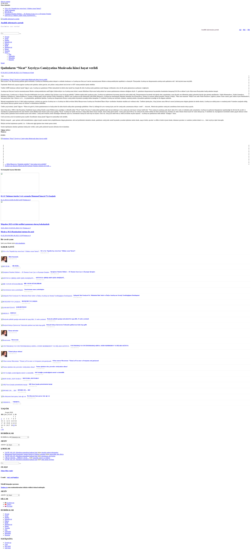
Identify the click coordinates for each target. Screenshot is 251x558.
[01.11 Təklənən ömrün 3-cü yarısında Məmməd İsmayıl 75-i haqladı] (20, 192)
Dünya (7, 44)
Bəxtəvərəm (15, 340)
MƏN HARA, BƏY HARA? (31, 378)
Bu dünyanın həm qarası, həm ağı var (38, 396)
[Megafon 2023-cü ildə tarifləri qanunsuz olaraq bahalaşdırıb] (20, 220)
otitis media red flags (47, 459)
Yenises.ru (26, 72)
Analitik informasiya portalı (12, 23)
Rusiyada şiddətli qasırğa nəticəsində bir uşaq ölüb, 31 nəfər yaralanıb (68, 319)
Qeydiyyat (8, 542)
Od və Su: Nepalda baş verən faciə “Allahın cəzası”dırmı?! (23, 8)
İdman (7, 49)
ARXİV (3, 495)
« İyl (2, 429)
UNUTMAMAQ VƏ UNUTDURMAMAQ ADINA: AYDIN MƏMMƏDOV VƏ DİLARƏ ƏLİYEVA (99, 345)
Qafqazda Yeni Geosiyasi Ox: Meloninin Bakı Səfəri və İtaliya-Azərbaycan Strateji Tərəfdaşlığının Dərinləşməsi (106, 295)
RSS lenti (8, 546)
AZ (240, 30)
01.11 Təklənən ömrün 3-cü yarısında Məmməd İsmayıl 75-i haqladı (28, 196)
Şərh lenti (8, 548)
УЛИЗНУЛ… (16, 402)
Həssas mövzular (13, 330)
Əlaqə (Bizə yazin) (7, 471)
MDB (6, 45)
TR (248, 30)
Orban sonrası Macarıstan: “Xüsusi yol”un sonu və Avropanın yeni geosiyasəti (76, 360)
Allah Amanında (10, 10)
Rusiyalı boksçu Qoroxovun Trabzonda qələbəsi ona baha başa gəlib (66, 325)
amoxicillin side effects (56, 454)
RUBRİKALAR (6, 437)
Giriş (6, 544)
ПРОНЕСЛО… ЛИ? (24, 390)
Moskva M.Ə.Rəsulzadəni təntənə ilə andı (17, 232)
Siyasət (7, 37)
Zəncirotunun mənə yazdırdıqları (34, 289)
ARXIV (3, 445)
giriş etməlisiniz (20, 243)
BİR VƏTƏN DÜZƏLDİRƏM (32, 283)
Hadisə (7, 40)
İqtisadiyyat (8, 42)
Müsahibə (12, 58)
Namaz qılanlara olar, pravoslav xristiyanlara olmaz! (52, 366)
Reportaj (11, 60)
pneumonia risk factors (48, 456)
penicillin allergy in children (41, 458)
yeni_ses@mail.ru (13, 477)
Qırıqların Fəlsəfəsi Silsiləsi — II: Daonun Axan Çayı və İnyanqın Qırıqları (28, 14)
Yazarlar (7, 51)
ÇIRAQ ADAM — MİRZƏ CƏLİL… (17, 458)
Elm (10, 54)
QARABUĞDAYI (21, 307)
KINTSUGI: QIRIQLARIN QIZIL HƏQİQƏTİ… (21, 15)
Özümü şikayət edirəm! (15, 351)
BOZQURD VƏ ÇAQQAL (29, 301)
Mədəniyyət (8, 47)
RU (244, 30)
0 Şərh (32, 72)
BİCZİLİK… (9, 12)
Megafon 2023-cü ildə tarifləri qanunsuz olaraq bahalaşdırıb (25, 224)
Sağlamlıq (12, 56)
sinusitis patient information (49, 452)
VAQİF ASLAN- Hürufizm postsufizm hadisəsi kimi (21, 452)
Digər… (7, 52)
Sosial (6, 38)
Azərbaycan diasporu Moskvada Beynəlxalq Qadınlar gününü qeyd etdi (28, 166)
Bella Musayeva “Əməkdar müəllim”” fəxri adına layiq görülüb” (26, 164)
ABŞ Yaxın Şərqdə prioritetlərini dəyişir (40, 384)
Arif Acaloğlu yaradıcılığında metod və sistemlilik (49, 372)
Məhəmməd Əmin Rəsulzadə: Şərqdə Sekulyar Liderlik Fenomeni (25, 454)
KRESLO (13, 313)
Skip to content (5, 1)
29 (14, 425)
